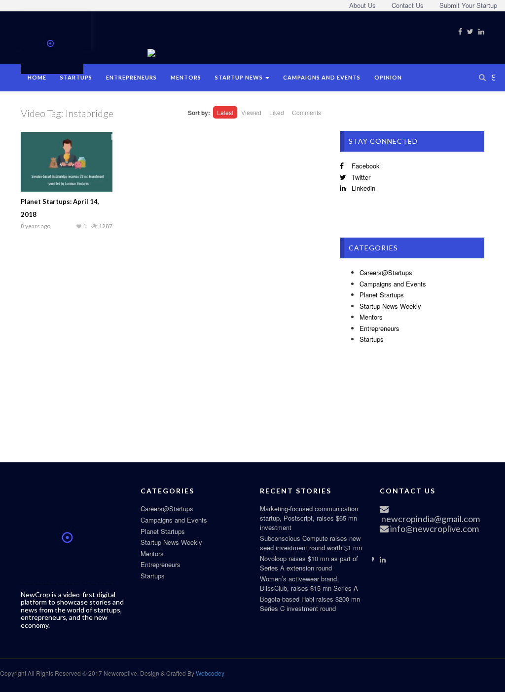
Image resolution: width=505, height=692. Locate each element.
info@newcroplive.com (434, 528)
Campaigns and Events (322, 77)
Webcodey (209, 673)
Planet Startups (382, 294)
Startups (76, 77)
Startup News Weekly (390, 306)
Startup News (239, 77)
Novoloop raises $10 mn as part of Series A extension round (309, 563)
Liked (276, 112)
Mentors (186, 77)
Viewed (251, 112)
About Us (362, 5)
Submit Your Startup (468, 5)
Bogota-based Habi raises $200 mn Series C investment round (310, 603)
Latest (225, 112)
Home (37, 77)
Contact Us (408, 5)
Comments (306, 112)
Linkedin (362, 188)
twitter (360, 177)
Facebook (365, 165)
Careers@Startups (386, 272)
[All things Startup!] (52, 41)
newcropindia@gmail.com (430, 518)
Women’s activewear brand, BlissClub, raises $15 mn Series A (309, 583)
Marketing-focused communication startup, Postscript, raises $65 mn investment (309, 517)
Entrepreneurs (131, 77)
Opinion (388, 77)
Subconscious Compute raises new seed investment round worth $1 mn (311, 542)
